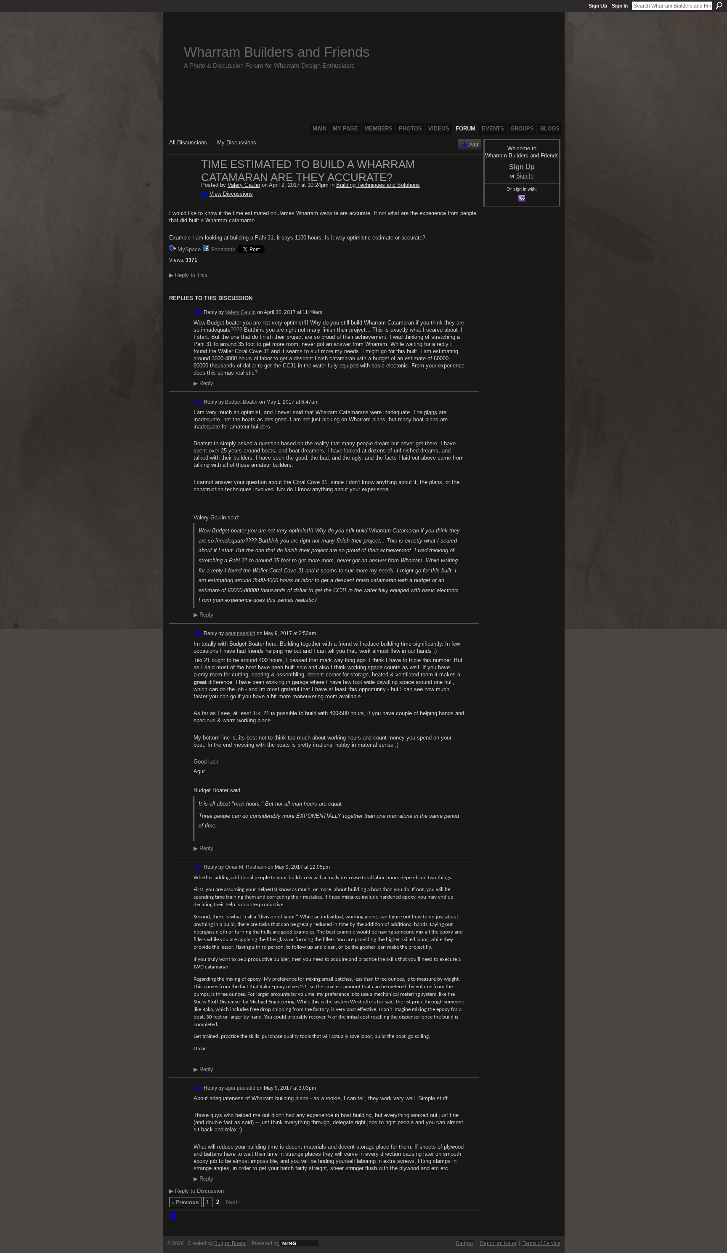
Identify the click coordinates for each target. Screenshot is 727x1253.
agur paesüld (240, 633)
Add (473, 144)
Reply (203, 383)
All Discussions (188, 142)
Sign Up (598, 6)
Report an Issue (498, 1243)
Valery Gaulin (244, 185)
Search (719, 5)
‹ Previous (185, 1202)
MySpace (189, 249)
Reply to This (188, 275)
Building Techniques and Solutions (378, 185)
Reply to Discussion (196, 1191)
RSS (174, 1216)
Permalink (198, 313)
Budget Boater (241, 401)
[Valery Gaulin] (182, 181)
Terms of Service (541, 1243)
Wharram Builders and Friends (277, 52)
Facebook (223, 249)
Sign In (620, 6)
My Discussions (236, 142)
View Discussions (231, 194)
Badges (465, 1243)
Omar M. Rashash (245, 867)
